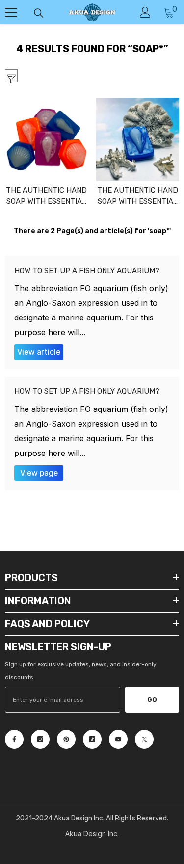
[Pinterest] (66, 739)
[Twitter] (144, 739)
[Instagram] (40, 739)
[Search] (39, 13)
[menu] (11, 12)
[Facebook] (14, 739)
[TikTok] (92, 739)
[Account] (145, 12)
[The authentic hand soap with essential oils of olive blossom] (46, 139)
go (152, 699)
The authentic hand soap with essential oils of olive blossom (46, 196)
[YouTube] (118, 739)
